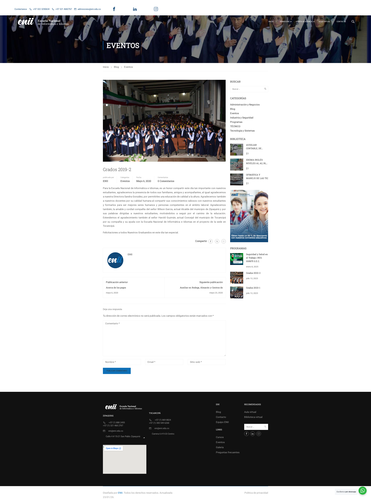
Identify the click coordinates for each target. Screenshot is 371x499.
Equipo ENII (222, 422)
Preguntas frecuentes (228, 452)
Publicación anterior (117, 282)
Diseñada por (110, 492)
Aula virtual (324, 22)
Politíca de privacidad (256, 492)
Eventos (128, 66)
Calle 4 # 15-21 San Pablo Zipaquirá (123, 436)
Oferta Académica (304, 22)
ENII (105, 181)
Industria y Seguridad (241, 117)
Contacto (341, 22)
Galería (220, 447)
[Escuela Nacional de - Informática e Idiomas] (43, 21)
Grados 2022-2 (253, 272)
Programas (236, 122)
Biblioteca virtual (253, 417)
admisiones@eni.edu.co (89, 9)
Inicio (271, 22)
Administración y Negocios (245, 104)
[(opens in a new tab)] (236, 258)
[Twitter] (217, 241)
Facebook (114, 11)
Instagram (156, 11)
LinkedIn (134, 11)
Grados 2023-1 (253, 287)
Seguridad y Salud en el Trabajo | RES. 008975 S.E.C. (257, 258)
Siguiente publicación (211, 282)
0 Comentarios (166, 181)
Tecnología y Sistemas (242, 130)
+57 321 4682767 (64, 9)
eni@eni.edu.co (115, 431)
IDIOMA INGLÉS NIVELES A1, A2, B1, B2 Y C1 (256, 163)
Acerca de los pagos (116, 287)
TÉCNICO (235, 126)
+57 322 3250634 (41, 9)
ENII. (120, 492)
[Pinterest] (223, 241)
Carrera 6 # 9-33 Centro (163, 434)
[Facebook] (210, 241)
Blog (116, 66)
